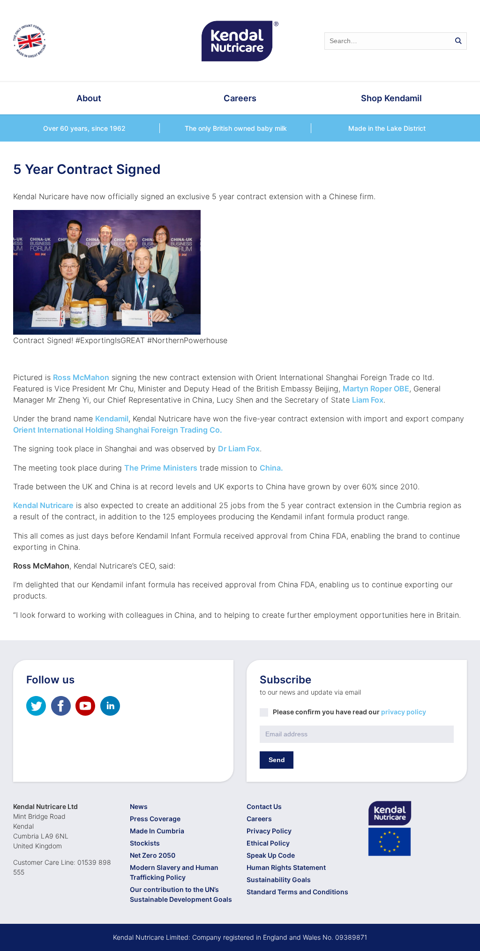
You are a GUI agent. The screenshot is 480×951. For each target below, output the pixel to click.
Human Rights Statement (286, 867)
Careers (240, 98)
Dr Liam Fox (239, 448)
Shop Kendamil (391, 98)
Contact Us (264, 806)
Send (277, 760)
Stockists (145, 843)
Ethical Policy (268, 843)
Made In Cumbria (157, 831)
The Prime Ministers (160, 467)
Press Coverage (155, 819)
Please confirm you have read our (349, 712)
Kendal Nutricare (43, 505)
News (139, 806)
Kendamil (111, 418)
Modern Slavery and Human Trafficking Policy (174, 872)
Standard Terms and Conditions (297, 892)
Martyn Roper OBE (376, 388)
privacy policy (403, 712)
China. (271, 467)
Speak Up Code (271, 855)
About (88, 98)
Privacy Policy (269, 831)
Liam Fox (367, 399)
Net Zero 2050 (152, 855)
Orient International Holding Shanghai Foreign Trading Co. (117, 429)
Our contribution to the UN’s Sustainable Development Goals (181, 894)
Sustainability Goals (279, 880)
